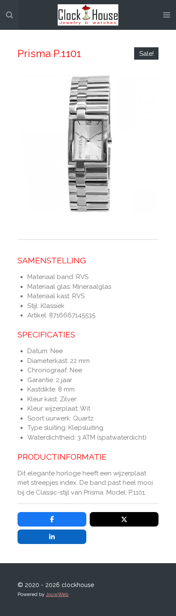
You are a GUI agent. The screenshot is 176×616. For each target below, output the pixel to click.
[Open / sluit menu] (166, 15)
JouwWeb (57, 594)
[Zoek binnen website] (9, 15)
